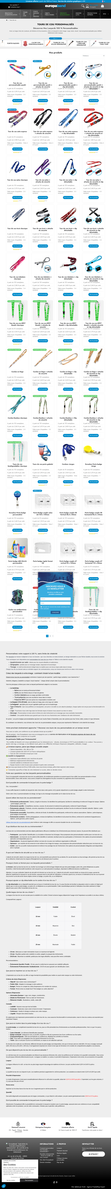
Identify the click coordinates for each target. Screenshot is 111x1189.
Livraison (59, 1148)
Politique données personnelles (62, 1159)
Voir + (55, 38)
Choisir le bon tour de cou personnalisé (17, 677)
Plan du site (60, 1162)
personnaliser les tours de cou (39, 659)
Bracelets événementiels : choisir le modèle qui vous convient (47, 1155)
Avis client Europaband (46, 1160)
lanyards (11, 657)
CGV (58, 1156)
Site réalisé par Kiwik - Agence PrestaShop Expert (88, 1187)
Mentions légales (62, 1153)
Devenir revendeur (45, 1162)
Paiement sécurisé (62, 1151)
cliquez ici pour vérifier (69, 1176)
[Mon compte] (87, 6)
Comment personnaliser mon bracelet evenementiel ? (47, 1149)
